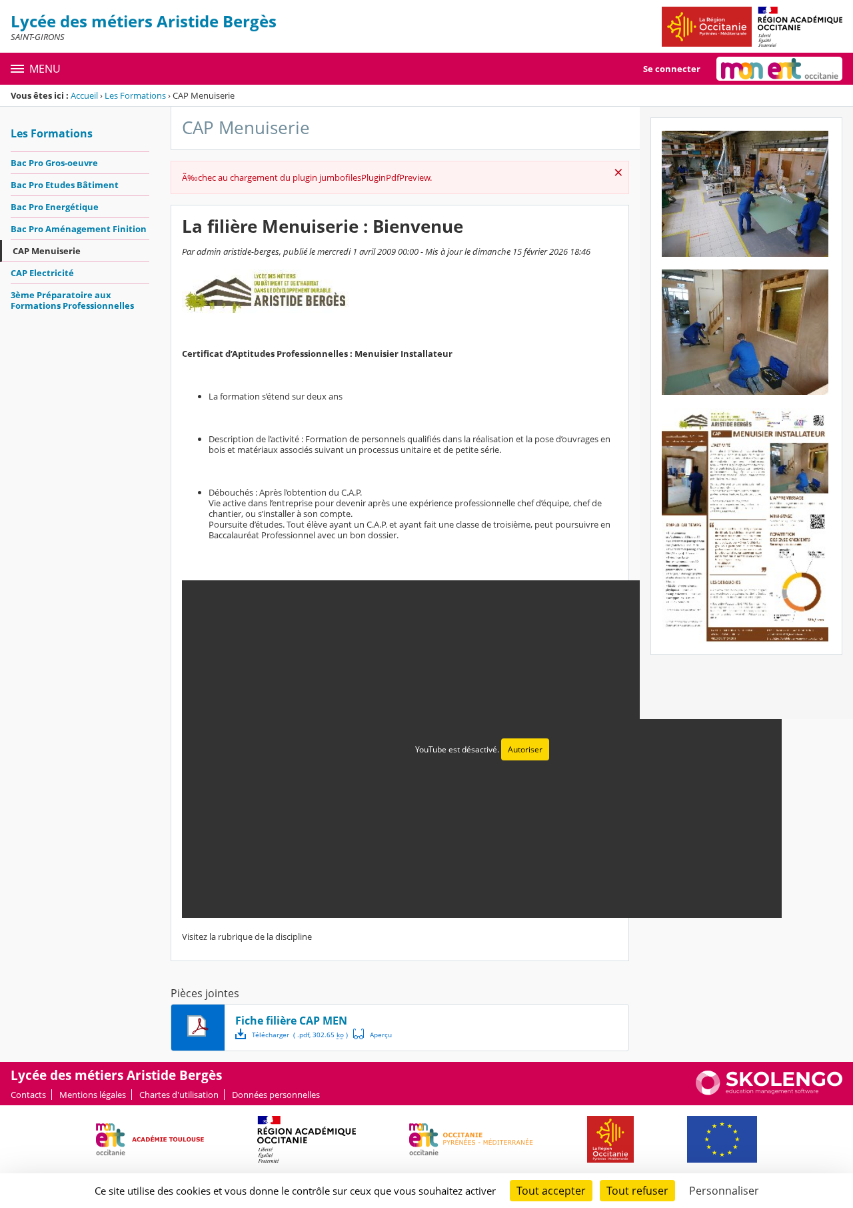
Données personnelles (276, 1094)
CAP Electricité (42, 273)
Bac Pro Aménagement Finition (79, 229)
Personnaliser (724, 1190)
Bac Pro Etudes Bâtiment (65, 185)
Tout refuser (637, 1190)
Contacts (28, 1094)
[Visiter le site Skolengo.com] (769, 1092)
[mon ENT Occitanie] (779, 69)
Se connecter (671, 69)
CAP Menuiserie (47, 251)
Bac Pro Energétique (55, 207)
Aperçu (372, 1034)
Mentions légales (92, 1094)
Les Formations (135, 95)
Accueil (84, 95)
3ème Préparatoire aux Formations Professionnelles (72, 300)
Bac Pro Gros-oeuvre (54, 163)
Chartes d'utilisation (179, 1094)
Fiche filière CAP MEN (291, 1020)
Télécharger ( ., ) (300, 1034)
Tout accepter (551, 1190)
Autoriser (525, 749)
